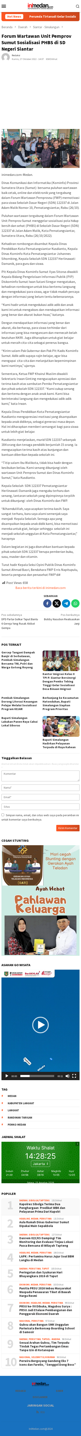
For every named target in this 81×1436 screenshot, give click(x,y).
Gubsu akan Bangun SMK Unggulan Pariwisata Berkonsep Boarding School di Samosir (47, 1328)
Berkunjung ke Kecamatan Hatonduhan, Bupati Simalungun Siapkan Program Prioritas (61, 703)
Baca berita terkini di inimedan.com (40, 588)
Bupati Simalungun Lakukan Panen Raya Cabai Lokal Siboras (19, 721)
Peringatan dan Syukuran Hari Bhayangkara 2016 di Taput (40, 1274)
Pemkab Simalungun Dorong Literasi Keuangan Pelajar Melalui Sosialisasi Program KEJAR (19, 703)
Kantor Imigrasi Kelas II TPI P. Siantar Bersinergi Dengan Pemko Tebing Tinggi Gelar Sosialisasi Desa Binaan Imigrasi (59, 681)
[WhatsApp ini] (75, 603)
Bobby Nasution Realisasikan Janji (62, 619)
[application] (40, 1025)
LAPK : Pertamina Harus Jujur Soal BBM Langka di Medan (46, 1258)
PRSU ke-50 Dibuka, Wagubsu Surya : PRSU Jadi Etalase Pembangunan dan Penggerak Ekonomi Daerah (45, 1310)
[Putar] (7, 1076)
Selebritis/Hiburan (43, 1357)
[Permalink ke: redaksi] (5, 57)
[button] (40, 1025)
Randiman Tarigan (20, 1117)
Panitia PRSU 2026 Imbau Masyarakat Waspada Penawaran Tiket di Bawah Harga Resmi (45, 1292)
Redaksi (20, 1391)
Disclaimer (40, 1397)
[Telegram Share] (66, 603)
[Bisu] (67, 1076)
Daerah (23, 1200)
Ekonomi (24, 1284)
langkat (13, 1110)
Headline (24, 1218)
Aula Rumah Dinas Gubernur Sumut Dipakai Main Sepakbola (44, 1224)
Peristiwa (45, 1218)
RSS (42, 1412)
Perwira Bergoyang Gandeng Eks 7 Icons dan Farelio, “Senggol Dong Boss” (47, 1363)
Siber (59, 1391)
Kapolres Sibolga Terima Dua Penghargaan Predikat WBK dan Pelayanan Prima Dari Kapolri (42, 1207)
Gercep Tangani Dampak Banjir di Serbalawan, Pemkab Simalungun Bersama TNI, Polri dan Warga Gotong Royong (18, 660)
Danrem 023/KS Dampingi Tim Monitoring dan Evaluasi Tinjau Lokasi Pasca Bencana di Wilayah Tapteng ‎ (46, 1242)
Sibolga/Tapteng (39, 1200)
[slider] (37, 1076)
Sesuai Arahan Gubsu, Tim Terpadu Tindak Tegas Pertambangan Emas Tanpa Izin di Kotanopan (44, 1346)
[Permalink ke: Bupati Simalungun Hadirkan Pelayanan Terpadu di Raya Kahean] (61, 726)
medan (12, 1096)
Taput (45, 1268)
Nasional (24, 1320)
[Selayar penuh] (74, 1076)
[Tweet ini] (57, 603)
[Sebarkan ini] (47, 603)
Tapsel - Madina (51, 1339)
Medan (34, 1218)
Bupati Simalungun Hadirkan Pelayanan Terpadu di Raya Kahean (59, 743)
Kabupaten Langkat (21, 1103)
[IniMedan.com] (40, 5)
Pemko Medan (17, 1124)
